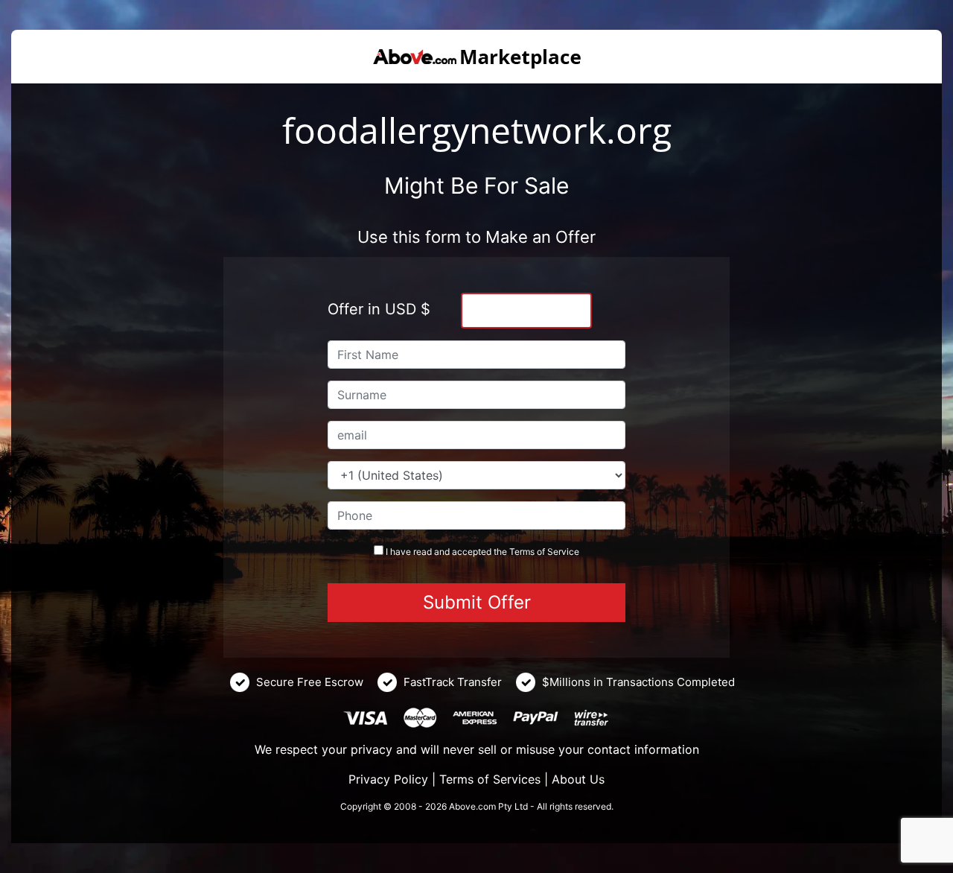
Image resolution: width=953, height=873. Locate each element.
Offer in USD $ (379, 309)
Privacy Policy (388, 779)
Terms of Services (490, 779)
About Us (578, 779)
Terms (522, 551)
